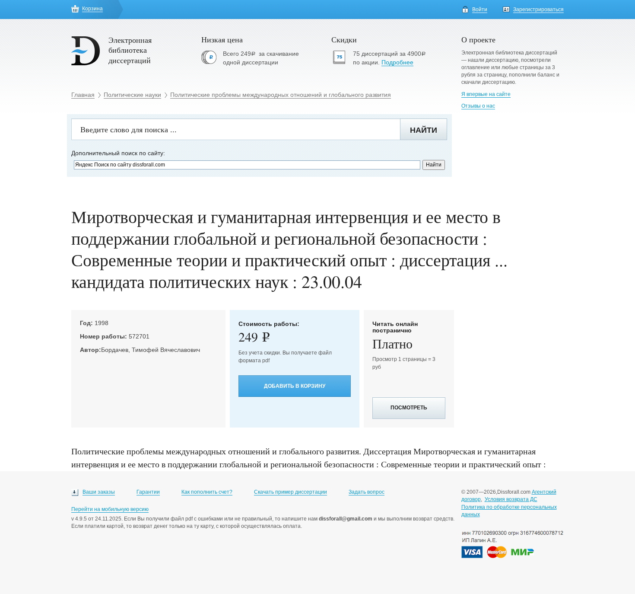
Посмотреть (409, 408)
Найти (423, 130)
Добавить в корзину (294, 386)
